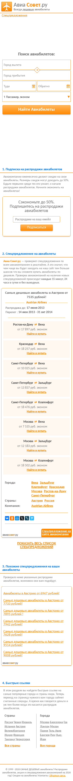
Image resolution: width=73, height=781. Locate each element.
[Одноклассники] (12, 518)
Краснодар (56, 487)
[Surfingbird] (32, 518)
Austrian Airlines (42, 506)
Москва (36, 491)
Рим (52, 735)
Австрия (37, 501)
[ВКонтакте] (7, 518)
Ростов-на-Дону (55, 491)
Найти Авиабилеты (36, 109)
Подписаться (36, 227)
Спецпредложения (14, 15)
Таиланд (10, 739)
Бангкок (45, 735)
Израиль (27, 722)
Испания (10, 726)
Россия (49, 501)
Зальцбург (47, 483)
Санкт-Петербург (43, 495)
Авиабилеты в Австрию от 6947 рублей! (31, 593)
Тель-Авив (55, 730)
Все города (47, 745)
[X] (22, 518)
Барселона (56, 722)
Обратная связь (57, 775)
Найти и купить (36, 334)
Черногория (23, 739)
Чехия (17, 722)
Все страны (12, 745)
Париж (44, 730)
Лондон (44, 726)
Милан (54, 726)
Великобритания (15, 730)
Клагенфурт (39, 487)
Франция (18, 735)
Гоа (65, 722)
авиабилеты (32, 6)
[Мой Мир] (17, 518)
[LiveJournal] (27, 518)
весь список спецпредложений (36, 545)
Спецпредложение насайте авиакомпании (56, 533)
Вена (34, 483)
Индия (9, 735)
